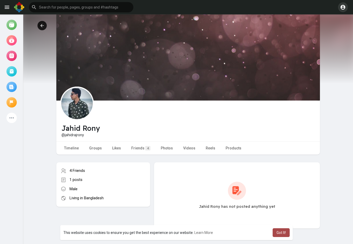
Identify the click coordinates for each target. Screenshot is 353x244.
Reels (210, 148)
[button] (81, 7)
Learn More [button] (203, 233)
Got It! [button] (281, 233)
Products (233, 148)
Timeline (71, 148)
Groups (95, 148)
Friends (140, 148)
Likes (116, 148)
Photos (167, 148)
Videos (189, 148)
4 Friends (77, 170)
